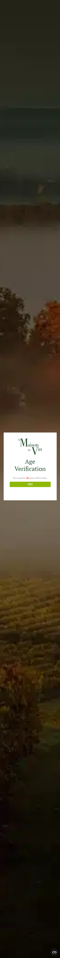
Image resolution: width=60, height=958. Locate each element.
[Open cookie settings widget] (54, 952)
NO (30, 491)
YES (30, 484)
